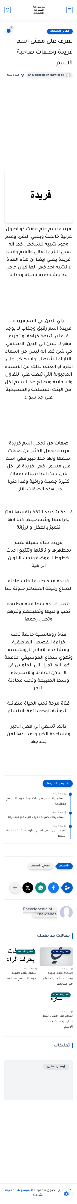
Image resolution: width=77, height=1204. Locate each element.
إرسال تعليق (56, 1066)
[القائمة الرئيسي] (69, 10)
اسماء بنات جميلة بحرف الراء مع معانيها (37, 817)
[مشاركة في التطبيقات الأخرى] (15, 887)
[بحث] (7, 10)
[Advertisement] (38, 133)
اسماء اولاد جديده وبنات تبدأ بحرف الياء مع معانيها (36, 801)
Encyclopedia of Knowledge (46, 75)
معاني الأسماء (60, 31)
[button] (53, 887)
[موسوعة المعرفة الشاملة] (38, 10)
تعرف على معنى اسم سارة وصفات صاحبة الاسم (36, 833)
